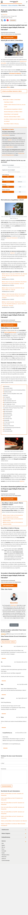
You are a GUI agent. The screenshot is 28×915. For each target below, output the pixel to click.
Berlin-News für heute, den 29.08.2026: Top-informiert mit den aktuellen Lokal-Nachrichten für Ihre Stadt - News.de (14, 275)
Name (2, 757)
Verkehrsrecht (14, 605)
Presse (3, 849)
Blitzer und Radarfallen (13, 5)
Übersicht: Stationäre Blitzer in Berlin (12, 116)
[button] (2, 20)
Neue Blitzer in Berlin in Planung (11, 123)
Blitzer (8, 87)
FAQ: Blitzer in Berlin (8, 102)
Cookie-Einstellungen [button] (6, 860)
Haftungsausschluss (5, 854)
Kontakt (3, 852)
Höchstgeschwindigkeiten (15, 73)
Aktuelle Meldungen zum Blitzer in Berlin (13, 111)
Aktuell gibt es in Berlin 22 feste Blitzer (11, 99)
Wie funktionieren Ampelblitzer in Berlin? (13, 109)
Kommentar (3, 768)
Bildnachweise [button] (14, 625)
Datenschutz (4, 856)
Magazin (3, 845)
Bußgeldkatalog (4, 5)
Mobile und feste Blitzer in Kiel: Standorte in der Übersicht (14, 820)
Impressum (4, 858)
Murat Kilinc (5, 14)
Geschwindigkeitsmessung (10, 332)
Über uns (3, 847)
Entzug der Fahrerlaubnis (12, 238)
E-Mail (3, 763)
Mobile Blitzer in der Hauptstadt (11, 114)
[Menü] (2, 2)
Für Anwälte (4, 850)
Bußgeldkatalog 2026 (14, 1)
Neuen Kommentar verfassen (8, 641)
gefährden (22, 481)
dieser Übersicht (5, 135)
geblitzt (10, 139)
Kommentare (13, 20)
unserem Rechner (9, 147)
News (3, 843)
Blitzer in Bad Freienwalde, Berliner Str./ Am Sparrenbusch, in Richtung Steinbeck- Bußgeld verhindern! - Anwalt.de (14, 295)
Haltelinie (12, 253)
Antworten (4, 658)
